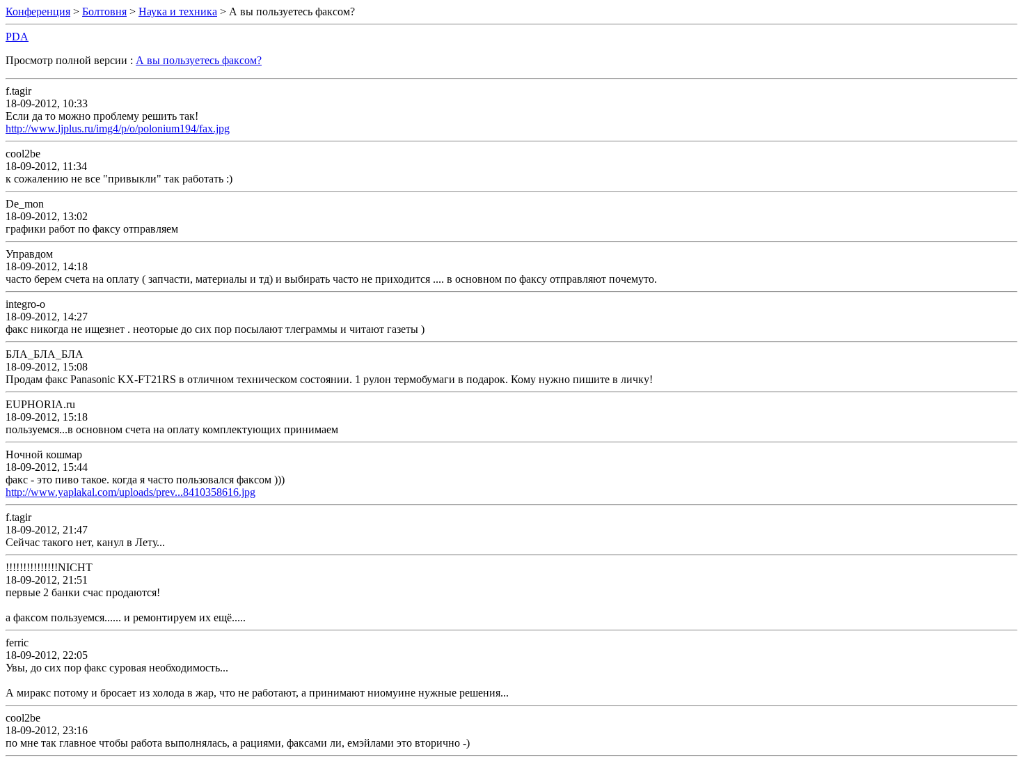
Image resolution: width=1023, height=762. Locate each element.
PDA (17, 36)
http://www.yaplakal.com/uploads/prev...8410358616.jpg (130, 492)
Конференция (38, 11)
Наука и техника (177, 11)
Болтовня (104, 11)
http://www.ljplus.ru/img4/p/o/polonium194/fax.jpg (118, 128)
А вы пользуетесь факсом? (199, 60)
